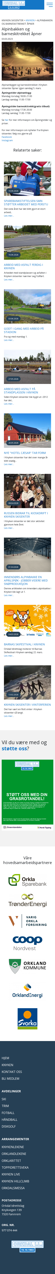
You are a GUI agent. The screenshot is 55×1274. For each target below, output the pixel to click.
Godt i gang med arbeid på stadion (24, 330)
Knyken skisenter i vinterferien (27, 705)
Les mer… (9, 215)
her (6, 120)
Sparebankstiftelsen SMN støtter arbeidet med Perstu (26, 202)
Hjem (5, 1058)
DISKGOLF (9, 1126)
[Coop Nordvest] (27, 944)
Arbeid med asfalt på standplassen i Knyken (21, 390)
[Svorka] (27, 1020)
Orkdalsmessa (13, 1188)
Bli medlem (10, 1078)
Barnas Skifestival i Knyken (24, 644)
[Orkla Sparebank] (27, 881)
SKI (4, 1099)
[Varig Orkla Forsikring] (27, 922)
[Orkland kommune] (27, 967)
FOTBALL (8, 1113)
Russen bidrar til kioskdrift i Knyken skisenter (26, 514)
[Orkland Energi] (27, 992)
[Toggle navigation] (49, 5)
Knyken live (11, 1174)
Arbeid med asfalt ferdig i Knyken (23, 266)
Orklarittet (11, 1161)
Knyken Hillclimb (15, 1181)
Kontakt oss (12, 1072)
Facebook (7, 137)
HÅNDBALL (9, 1120)
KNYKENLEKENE (13, 1147)
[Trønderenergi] (27, 901)
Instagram (7, 140)
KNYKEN (30, 20)
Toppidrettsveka (15, 1167)
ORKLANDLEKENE (14, 1154)
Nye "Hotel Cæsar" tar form (25, 453)
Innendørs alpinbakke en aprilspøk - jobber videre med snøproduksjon (26, 580)
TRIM (5, 1106)
